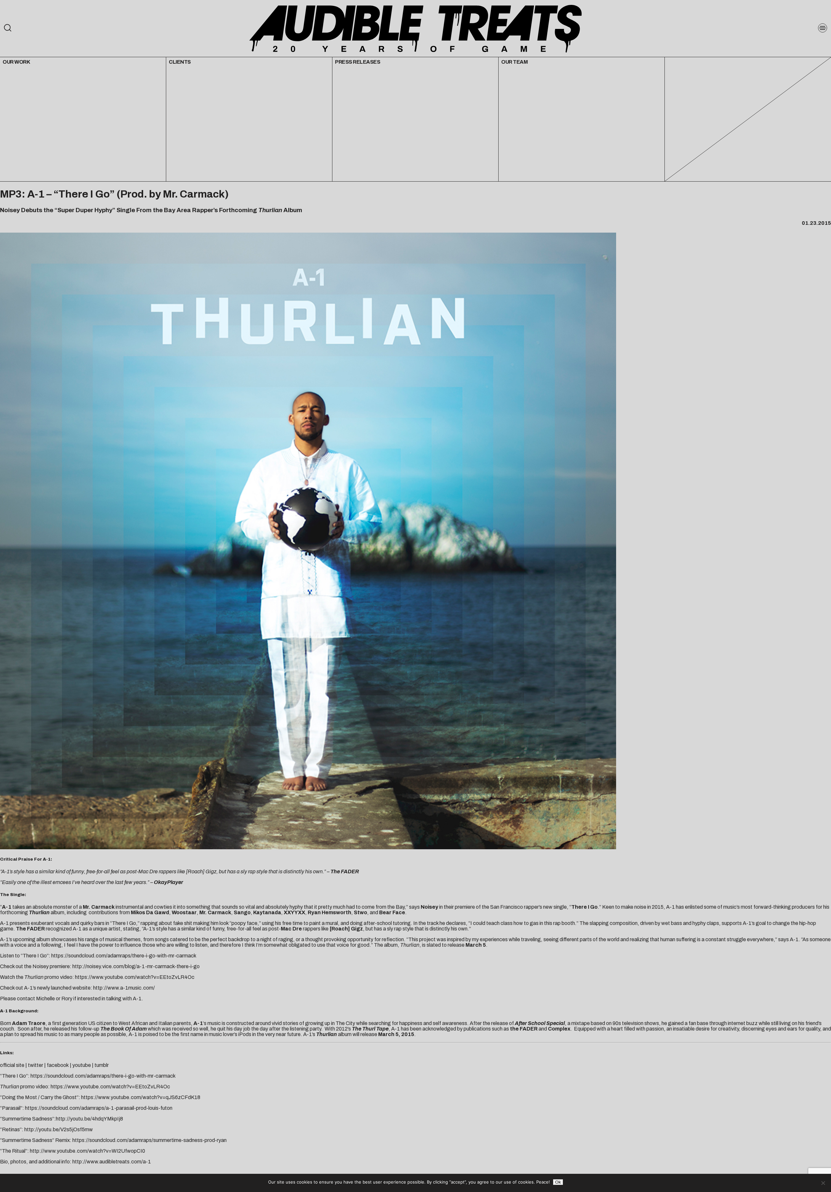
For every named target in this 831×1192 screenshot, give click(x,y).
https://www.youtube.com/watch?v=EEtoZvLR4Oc (134, 977)
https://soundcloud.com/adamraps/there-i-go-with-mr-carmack (123, 955)
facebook (58, 1065)
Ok (558, 1182)
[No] (823, 1183)
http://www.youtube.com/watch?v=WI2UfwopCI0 (87, 1151)
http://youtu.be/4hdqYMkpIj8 (89, 1119)
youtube (81, 1065)
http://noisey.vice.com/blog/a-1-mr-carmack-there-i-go (136, 966)
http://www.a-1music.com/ (124, 988)
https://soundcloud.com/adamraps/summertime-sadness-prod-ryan (149, 1140)
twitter (35, 1065)
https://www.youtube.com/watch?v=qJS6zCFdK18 (140, 1097)
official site (12, 1065)
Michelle (45, 998)
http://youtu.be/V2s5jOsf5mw (58, 1129)
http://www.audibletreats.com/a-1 (111, 1161)
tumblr (101, 1065)
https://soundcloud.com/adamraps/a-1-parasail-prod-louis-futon (98, 1108)
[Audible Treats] (415, 28)
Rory (66, 998)
